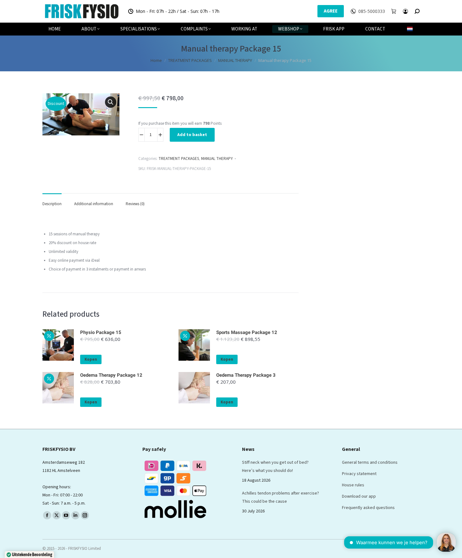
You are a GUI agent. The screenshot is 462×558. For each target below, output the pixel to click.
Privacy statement (359, 474)
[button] (110, 102)
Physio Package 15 (100, 332)
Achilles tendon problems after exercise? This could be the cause (280, 497)
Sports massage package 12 (246, 332)
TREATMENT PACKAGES (178, 158)
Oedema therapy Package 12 (111, 375)
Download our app (359, 496)
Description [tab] (52, 204)
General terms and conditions (370, 462)
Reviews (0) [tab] (135, 204)
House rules (353, 485)
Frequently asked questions (368, 508)
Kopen (91, 359)
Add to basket (192, 135)
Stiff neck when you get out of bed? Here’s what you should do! (275, 466)
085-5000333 (371, 11)
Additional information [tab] (93, 204)
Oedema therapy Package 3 (246, 375)
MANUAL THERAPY (217, 158)
